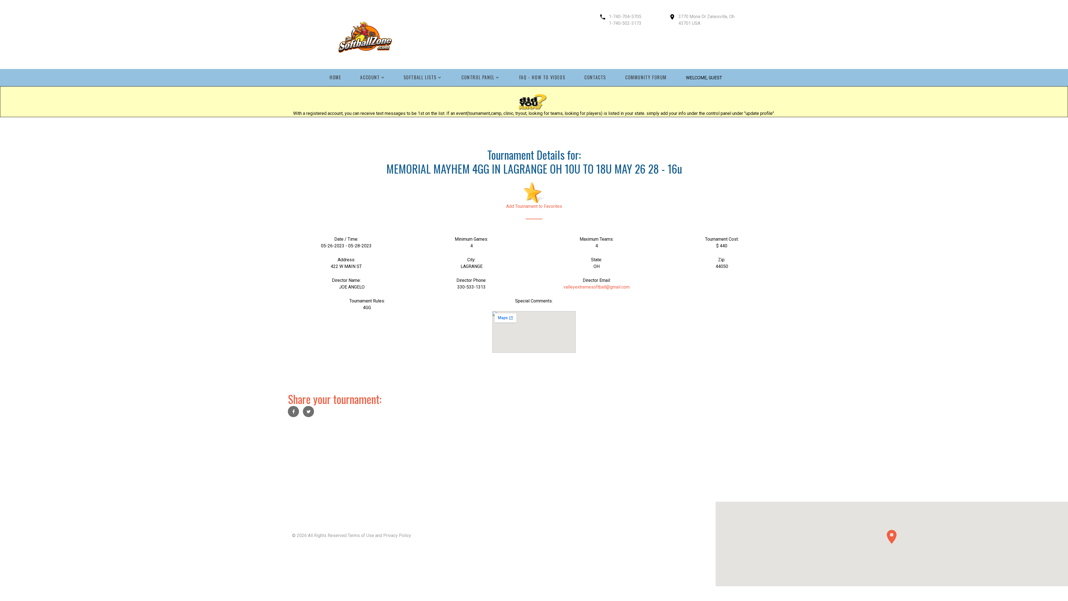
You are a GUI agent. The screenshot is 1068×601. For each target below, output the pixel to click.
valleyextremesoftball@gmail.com (596, 287)
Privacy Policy (397, 535)
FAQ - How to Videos (542, 77)
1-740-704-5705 (625, 16)
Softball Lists (420, 77)
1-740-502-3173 (625, 23)
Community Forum (646, 77)
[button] (892, 537)
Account (370, 77)
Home (335, 77)
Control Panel (478, 77)
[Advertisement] (167, 463)
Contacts (595, 77)
